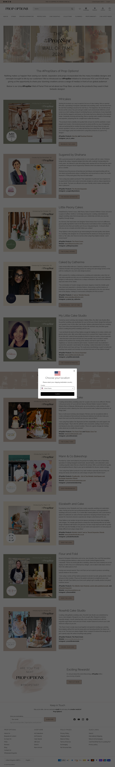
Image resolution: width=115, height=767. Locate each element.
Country (43, 385)
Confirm (57, 394)
